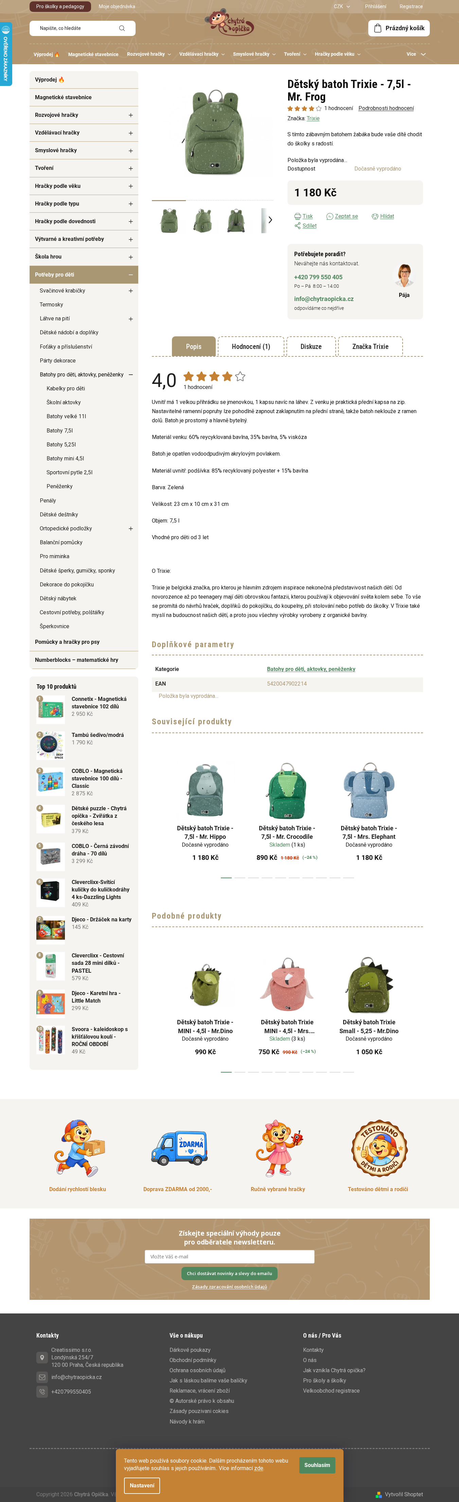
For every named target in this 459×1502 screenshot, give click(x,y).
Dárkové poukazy (190, 1350)
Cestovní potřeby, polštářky (72, 612)
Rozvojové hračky (56, 115)
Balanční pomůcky (61, 542)
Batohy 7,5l (60, 430)
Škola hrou (48, 256)
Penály (48, 500)
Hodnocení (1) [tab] (251, 346)
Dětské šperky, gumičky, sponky (77, 570)
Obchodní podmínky (193, 1360)
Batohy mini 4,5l (65, 458)
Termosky (51, 304)
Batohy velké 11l (66, 416)
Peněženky (60, 486)
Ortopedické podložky (66, 528)
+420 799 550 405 (318, 277)
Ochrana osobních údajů (198, 1370)
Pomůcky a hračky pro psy (67, 642)
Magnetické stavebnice (63, 97)
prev (157, 817)
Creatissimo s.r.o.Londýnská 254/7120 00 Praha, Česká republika (87, 1357)
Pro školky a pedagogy (60, 6)
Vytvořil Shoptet (404, 1494)
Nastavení (142, 1485)
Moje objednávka (117, 6)
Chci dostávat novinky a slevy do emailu (229, 1273)
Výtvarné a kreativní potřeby (69, 239)
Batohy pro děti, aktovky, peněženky (82, 374)
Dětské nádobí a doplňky (69, 332)
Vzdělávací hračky (57, 132)
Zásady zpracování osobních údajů (229, 1287)
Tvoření (44, 168)
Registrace (411, 6)
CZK (339, 6)
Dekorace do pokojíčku (67, 584)
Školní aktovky (64, 402)
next (417, 817)
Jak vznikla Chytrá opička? (334, 1370)
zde (258, 1468)
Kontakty (313, 1350)
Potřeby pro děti (54, 274)
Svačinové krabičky (62, 290)
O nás (310, 1360)
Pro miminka (54, 556)
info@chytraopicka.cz (324, 298)
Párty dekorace (58, 360)
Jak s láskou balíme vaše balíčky (208, 1380)
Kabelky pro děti (66, 388)
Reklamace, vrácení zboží (200, 1391)
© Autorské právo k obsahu (202, 1401)
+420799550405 (71, 1392)
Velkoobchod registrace (331, 1391)
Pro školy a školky (324, 1380)
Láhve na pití (55, 318)
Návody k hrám (187, 1421)
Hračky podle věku (58, 186)
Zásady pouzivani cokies (199, 1411)
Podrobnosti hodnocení (386, 108)
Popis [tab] (193, 346)
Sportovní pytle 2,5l (69, 472)
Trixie (313, 118)
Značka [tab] (370, 346)
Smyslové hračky (56, 150)
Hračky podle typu (57, 203)
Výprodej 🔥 (50, 79)
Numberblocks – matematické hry (76, 660)
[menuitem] (47, 54)
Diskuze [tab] (311, 346)
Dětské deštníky (59, 514)
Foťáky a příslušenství (66, 346)
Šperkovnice (54, 626)
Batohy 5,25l (61, 444)
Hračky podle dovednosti (65, 221)
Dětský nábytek (58, 598)
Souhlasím (317, 1465)
